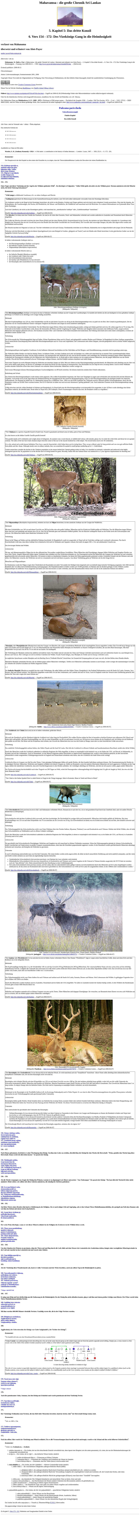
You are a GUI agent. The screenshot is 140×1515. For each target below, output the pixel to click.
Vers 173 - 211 (14, 1511)
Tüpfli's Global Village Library (44, 88)
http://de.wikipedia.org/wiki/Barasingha (23, 1127)
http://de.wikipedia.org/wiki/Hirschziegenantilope (27, 393)
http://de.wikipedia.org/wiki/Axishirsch (23, 775)
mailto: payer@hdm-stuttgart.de (11, 53)
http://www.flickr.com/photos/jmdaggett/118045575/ (60, 954)
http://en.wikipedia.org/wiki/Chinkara (23, 455)
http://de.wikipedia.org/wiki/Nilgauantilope (25, 572)
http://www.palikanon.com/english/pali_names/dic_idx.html (86, 102)
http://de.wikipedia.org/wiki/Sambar (22, 997)
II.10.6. (52, 1502)
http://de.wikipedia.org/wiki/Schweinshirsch (25, 870)
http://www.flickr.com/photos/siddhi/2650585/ (59, 727)
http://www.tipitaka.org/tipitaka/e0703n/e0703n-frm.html (25, 93)
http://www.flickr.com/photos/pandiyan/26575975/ (60, 1069)
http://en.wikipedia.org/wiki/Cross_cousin (24, 1373)
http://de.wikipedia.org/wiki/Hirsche (22, 236)
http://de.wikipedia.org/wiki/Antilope (23, 213)
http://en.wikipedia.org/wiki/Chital (22, 782)
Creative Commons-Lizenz (27, 84)
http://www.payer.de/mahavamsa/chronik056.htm (55, 64)
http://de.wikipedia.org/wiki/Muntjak (22, 678)
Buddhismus (27, 88)
